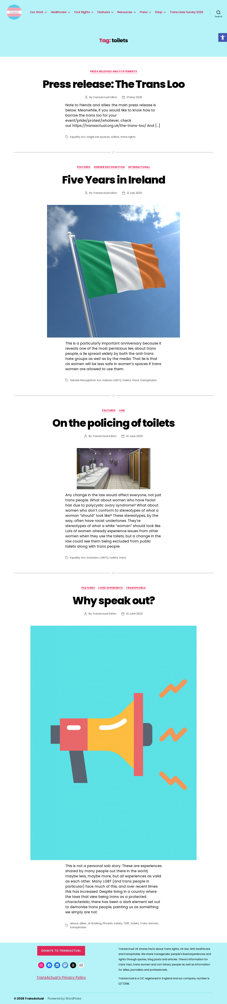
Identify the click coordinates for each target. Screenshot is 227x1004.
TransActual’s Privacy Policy (61, 977)
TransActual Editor (105, 97)
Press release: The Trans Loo (114, 84)
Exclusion (93, 558)
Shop (158, 12)
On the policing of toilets (113, 423)
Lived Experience (110, 588)
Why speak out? (113, 600)
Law (122, 410)
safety (118, 923)
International (139, 167)
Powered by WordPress (64, 998)
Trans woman (149, 923)
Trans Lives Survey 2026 (186, 12)
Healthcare (58, 12)
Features (103, 12)
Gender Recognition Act (85, 380)
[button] (222, 37)
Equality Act (77, 137)
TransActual (34, 998)
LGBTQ (117, 380)
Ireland (107, 380)
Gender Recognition (109, 167)
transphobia (148, 380)
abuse (74, 923)
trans (135, 380)
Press (144, 12)
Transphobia (136, 588)
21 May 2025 (134, 97)
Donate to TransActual (61, 951)
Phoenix (108, 923)
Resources (124, 12)
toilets (115, 137)
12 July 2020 (134, 193)
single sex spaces (98, 137)
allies (82, 923)
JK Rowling (94, 923)
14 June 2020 (134, 436)
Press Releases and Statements (113, 71)
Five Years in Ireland (113, 179)
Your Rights (82, 12)
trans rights (128, 137)
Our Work (36, 12)
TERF (126, 923)
